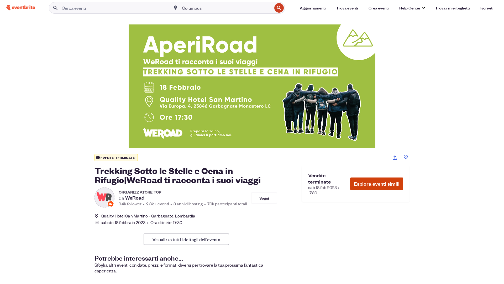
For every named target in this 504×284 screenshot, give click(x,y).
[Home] (20, 8)
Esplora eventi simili (377, 183)
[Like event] (406, 157)
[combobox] (226, 8)
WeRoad (134, 197)
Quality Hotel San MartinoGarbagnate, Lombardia (148, 216)
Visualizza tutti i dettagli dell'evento (186, 239)
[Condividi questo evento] (395, 157)
